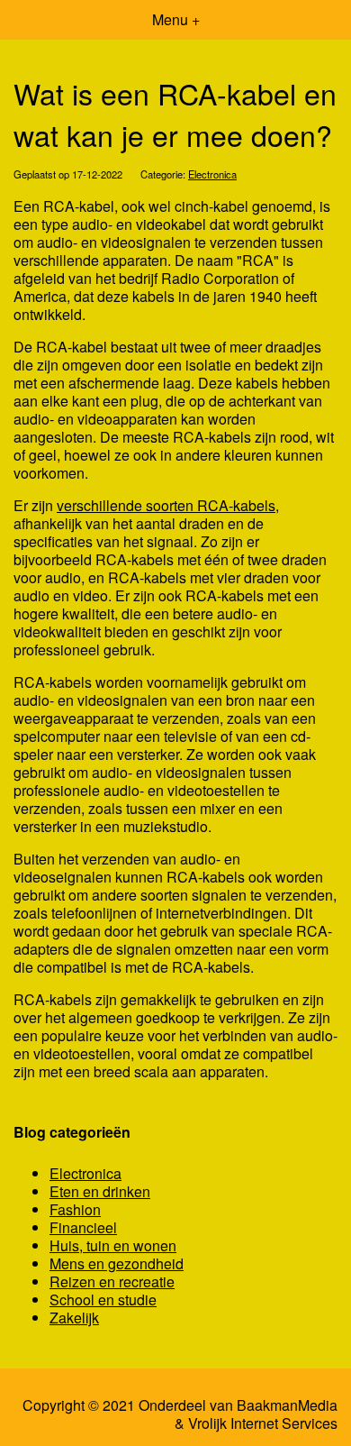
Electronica (212, 174)
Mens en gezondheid (117, 1263)
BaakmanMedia (287, 1405)
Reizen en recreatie (112, 1281)
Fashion (75, 1209)
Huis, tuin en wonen (113, 1245)
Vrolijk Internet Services (263, 1423)
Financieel (83, 1227)
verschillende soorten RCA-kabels (166, 505)
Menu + (176, 19)
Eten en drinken (100, 1191)
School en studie (103, 1299)
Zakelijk (74, 1317)
